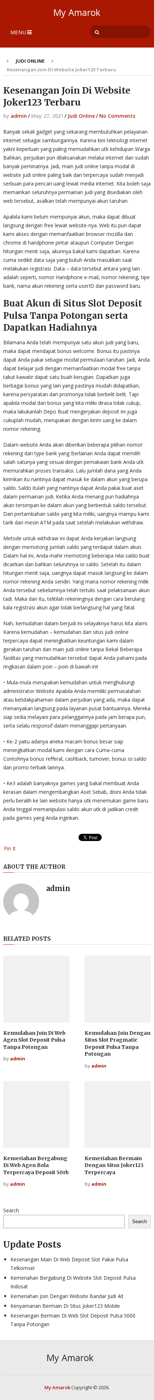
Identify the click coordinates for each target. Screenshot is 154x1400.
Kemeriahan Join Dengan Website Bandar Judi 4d (66, 1296)
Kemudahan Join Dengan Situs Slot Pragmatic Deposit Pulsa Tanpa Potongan (117, 1043)
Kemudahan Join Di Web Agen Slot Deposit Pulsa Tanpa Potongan (34, 1040)
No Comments (117, 115)
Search (11, 1210)
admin (19, 115)
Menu (18, 32)
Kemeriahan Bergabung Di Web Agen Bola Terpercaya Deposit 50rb (36, 1165)
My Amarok (76, 12)
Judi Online (30, 61)
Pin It (10, 848)
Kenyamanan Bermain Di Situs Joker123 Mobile (65, 1305)
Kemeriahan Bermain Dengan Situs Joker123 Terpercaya (114, 1165)
